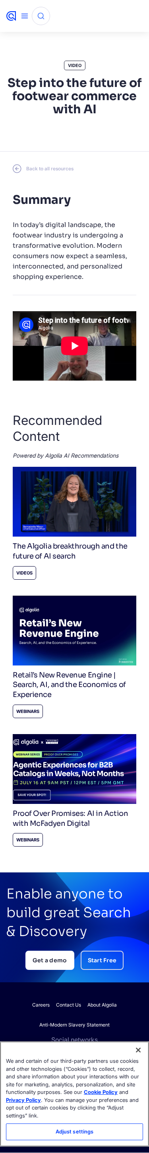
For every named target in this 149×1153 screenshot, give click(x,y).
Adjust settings (75, 1131)
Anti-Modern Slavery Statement (74, 1025)
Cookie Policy (101, 1092)
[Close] (138, 1050)
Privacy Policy (23, 1100)
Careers (41, 1005)
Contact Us (68, 1005)
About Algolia (102, 1005)
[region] (74, 1094)
